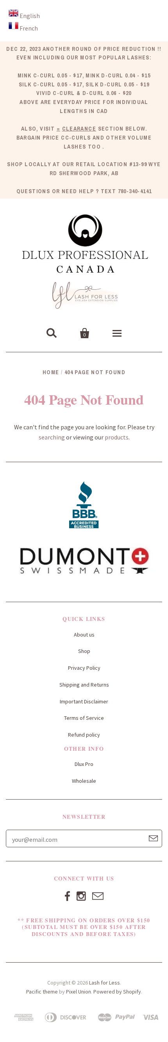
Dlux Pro (84, 764)
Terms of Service (84, 717)
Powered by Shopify (117, 991)
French (29, 28)
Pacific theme (42, 991)
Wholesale (84, 780)
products (117, 437)
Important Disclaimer (84, 701)
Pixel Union (78, 991)
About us (84, 634)
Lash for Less (104, 982)
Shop (84, 651)
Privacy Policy (84, 667)
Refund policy (84, 734)
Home (51, 372)
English (30, 16)
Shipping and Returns (84, 684)
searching (52, 437)
